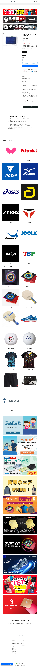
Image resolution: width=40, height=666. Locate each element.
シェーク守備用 (11, 327)
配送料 (23, 40)
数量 (23, 57)
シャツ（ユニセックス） (11, 369)
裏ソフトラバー (11, 286)
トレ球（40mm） (29, 348)
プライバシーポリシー (15, 645)
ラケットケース (29, 389)
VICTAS (10, 181)
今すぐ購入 (30, 66)
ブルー (24, 51)
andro (29, 201)
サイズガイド (14, 651)
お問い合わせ (22, 643)
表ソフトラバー (29, 286)
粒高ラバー (11, 307)
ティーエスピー (25, 32)
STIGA (11, 222)
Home (3, 6)
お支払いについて (14, 646)
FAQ (21, 642)
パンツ (11, 389)
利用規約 (13, 642)
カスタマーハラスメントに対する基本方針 (15, 653)
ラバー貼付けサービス (24, 645)
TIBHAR (29, 222)
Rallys (11, 263)
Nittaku (29, 160)
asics (11, 201)
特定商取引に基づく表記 (15, 643)
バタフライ (11, 160)
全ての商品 (11, 410)
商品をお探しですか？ (6, 664)
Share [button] (25, 110)
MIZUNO (29, 181)
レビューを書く (30, 106)
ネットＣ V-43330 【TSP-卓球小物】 (13, 6)
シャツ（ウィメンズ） (29, 369)
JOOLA (29, 242)
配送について (14, 649)
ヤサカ (11, 242)
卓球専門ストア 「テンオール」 (21, 665)
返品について (14, 648)
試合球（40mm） (11, 348)
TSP (29, 263)
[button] (31, 1)
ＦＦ (24, 55)
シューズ (29, 327)
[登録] (28, 626)
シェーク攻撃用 (29, 307)
